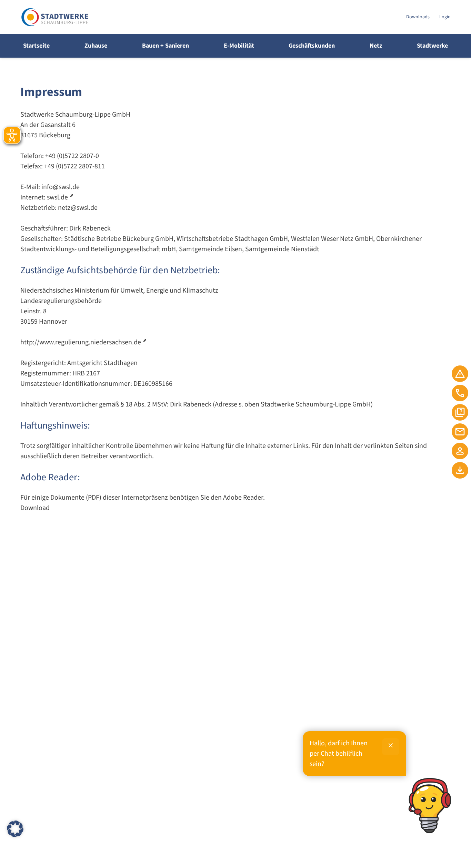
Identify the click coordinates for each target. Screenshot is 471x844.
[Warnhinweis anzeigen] (459, 373)
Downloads (418, 16)
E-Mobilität (239, 45)
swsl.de (57, 197)
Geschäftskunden (312, 45)
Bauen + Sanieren (165, 45)
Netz (376, 45)
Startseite (36, 45)
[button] (15, 829)
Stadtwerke (432, 45)
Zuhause (95, 45)
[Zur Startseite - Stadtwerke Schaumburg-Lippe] (210, 17)
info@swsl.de (60, 187)
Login (445, 16)
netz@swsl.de (78, 208)
